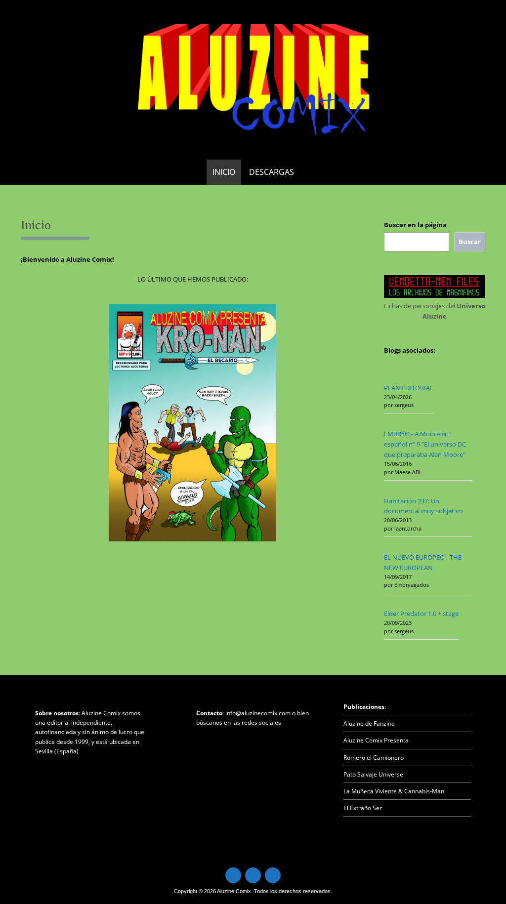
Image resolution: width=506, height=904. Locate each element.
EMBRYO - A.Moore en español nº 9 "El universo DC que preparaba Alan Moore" (425, 444)
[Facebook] (253, 875)
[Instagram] (273, 875)
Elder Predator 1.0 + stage (421, 613)
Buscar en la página (415, 224)
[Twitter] (233, 875)
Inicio (223, 171)
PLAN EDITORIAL (408, 387)
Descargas (271, 171)
